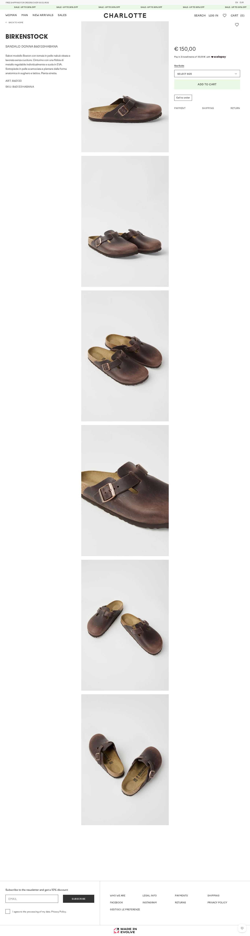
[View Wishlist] (224, 15)
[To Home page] (125, 15)
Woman (11, 15)
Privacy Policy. (59, 912)
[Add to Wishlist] (237, 25)
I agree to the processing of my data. (39, 912)
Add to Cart (207, 84)
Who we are (117, 896)
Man (24, 15)
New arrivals (43, 15)
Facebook (116, 902)
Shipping (214, 896)
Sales (62, 15)
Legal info (150, 896)
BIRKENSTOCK (26, 37)
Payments (181, 896)
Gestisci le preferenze (125, 909)
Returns (180, 902)
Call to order (183, 98)
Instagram (150, 902)
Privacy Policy (217, 902)
